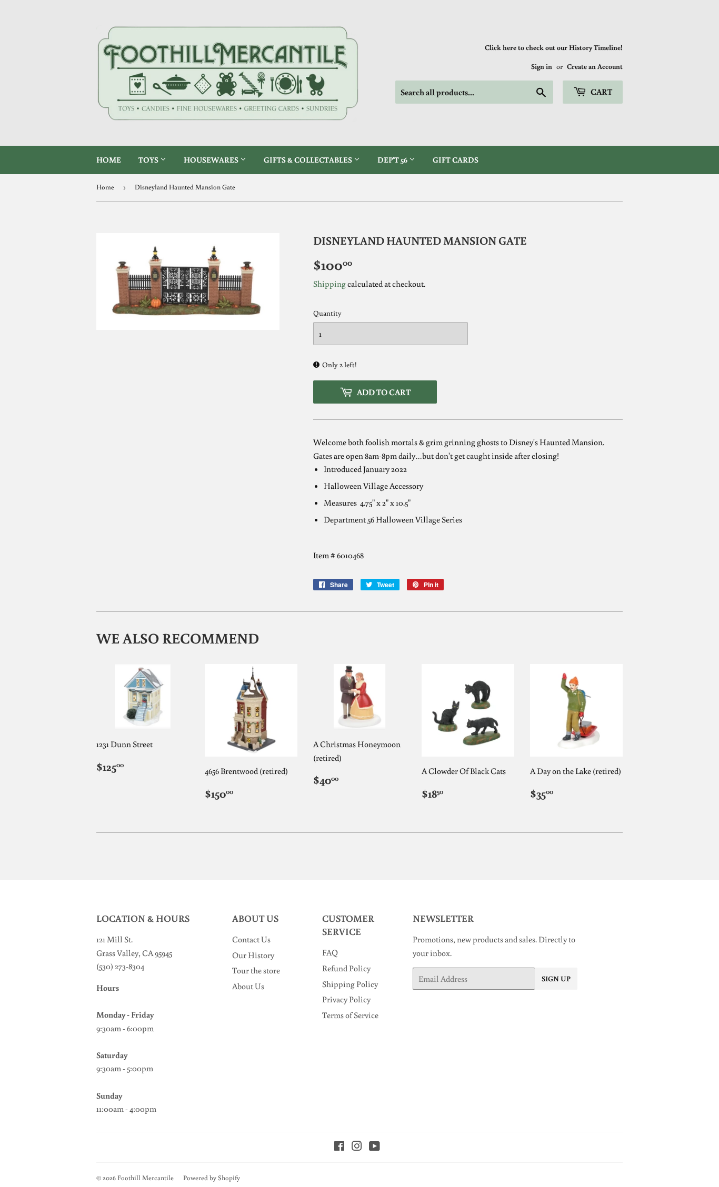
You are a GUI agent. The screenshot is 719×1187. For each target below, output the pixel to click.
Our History (253, 955)
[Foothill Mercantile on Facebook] (339, 1147)
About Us (248, 986)
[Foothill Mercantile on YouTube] (374, 1147)
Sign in (541, 66)
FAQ (330, 952)
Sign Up (556, 978)
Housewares (212, 160)
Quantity (327, 313)
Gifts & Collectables (309, 160)
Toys (149, 160)
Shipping (329, 283)
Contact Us (251, 939)
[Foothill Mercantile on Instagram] (357, 1147)
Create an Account (595, 66)
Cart (600, 91)
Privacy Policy (346, 999)
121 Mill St (113, 939)
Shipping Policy (350, 984)
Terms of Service (350, 1015)
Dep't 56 (393, 160)
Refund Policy (346, 968)
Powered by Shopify (211, 1177)
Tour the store (256, 970)
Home (108, 160)
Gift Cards (455, 160)
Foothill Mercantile (145, 1177)
